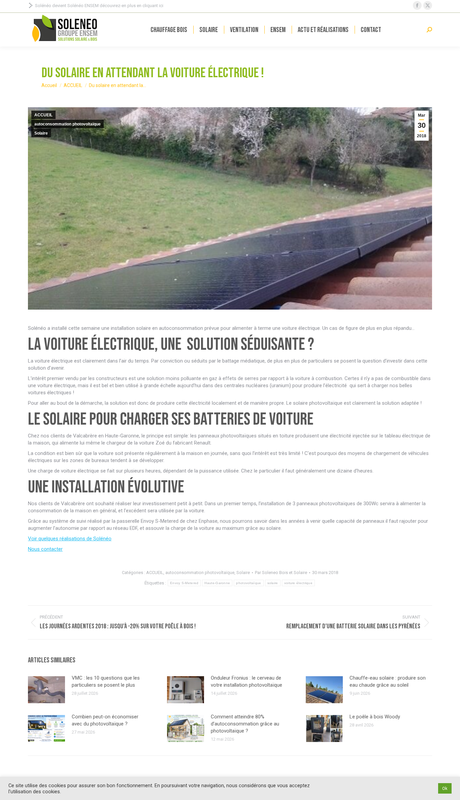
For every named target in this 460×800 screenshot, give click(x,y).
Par (281, 572)
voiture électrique (298, 583)
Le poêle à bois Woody (375, 717)
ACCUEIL (43, 115)
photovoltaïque (248, 583)
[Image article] (46, 689)
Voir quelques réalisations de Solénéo (69, 539)
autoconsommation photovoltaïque (67, 124)
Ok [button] (445, 788)
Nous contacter (45, 549)
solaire (272, 583)
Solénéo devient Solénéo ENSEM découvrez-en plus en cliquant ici (99, 5)
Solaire (41, 133)
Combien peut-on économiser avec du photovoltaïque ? (105, 720)
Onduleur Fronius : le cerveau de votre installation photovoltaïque (246, 681)
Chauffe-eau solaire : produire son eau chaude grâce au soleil (388, 681)
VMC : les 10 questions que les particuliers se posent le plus (106, 681)
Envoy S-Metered (184, 583)
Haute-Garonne (217, 583)
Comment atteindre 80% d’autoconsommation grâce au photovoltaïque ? (245, 724)
